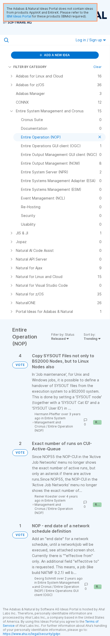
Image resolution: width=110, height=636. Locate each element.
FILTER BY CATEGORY (30, 67)
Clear (97, 67)
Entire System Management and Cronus (50, 422)
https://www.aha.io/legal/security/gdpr (31, 634)
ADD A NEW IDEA (56, 55)
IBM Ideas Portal (19, 16)
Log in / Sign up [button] (89, 40)
